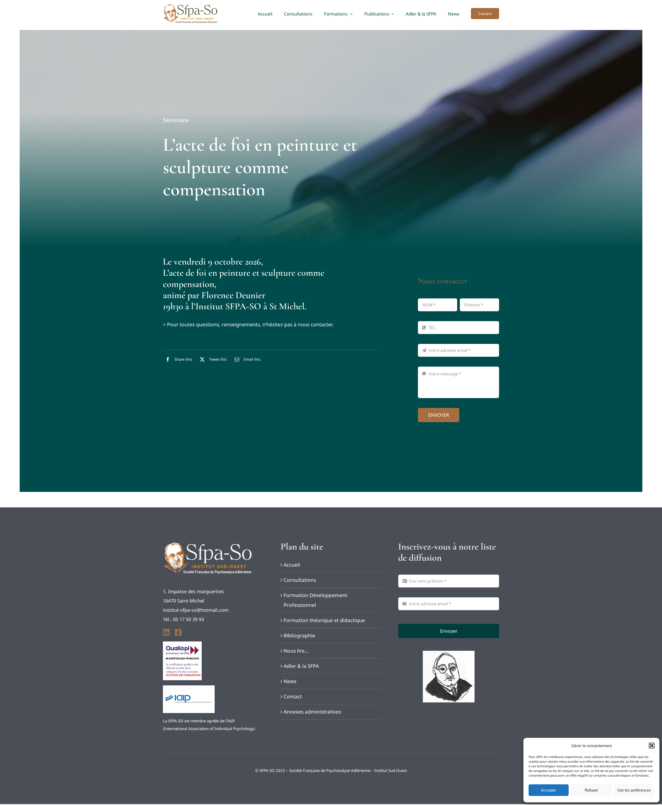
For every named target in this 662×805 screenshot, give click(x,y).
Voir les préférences (634, 790)
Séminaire (176, 120)
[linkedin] (166, 632)
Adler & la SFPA (301, 666)
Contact (293, 696)
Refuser (591, 790)
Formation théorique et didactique (324, 620)
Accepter (548, 790)
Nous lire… (296, 650)
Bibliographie (299, 635)
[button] (651, 745)
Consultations (300, 580)
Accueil (292, 564)
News (290, 681)
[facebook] (178, 632)
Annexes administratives (312, 711)
